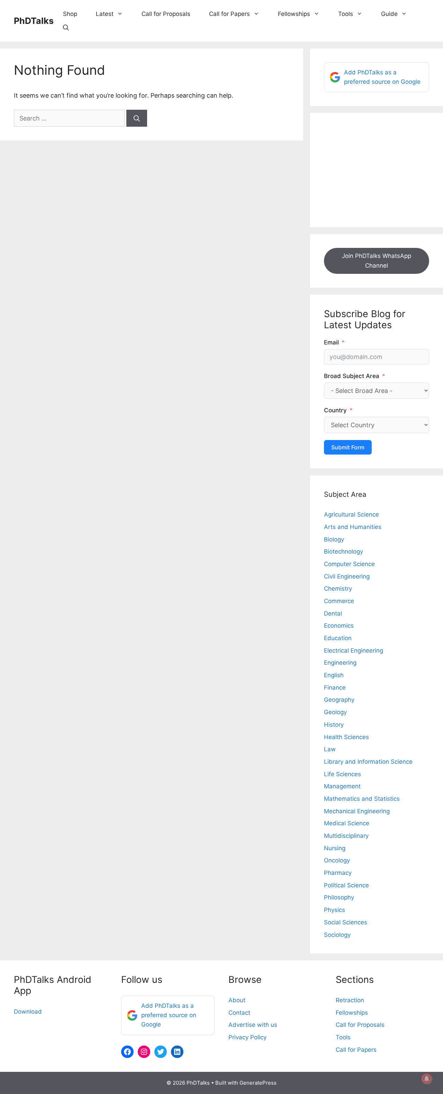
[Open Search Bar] (66, 28)
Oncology (337, 860)
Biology (334, 539)
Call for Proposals (166, 13)
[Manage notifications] (426, 1078)
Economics (339, 625)
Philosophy (339, 897)
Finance (335, 687)
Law (330, 749)
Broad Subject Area (351, 376)
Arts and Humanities (352, 526)
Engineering (340, 662)
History (334, 724)
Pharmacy (338, 872)
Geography (339, 699)
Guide (389, 13)
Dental (333, 613)
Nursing (334, 848)
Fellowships (294, 13)
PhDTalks (34, 21)
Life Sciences (342, 774)
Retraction (350, 1000)
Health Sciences (346, 737)
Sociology (337, 934)
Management (342, 786)
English (334, 675)
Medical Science (346, 823)
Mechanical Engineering (357, 811)
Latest (105, 13)
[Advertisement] (376, 170)
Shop (70, 13)
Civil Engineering (347, 576)
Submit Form (347, 447)
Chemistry (338, 588)
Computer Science (349, 564)
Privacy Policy (247, 1037)
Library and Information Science (368, 761)
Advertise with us (252, 1024)
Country (335, 410)
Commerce (339, 601)
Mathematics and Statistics (362, 798)
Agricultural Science (351, 514)
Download (28, 1011)
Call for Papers (229, 13)
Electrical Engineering (353, 650)
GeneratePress (258, 1082)
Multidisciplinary (346, 835)
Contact (239, 1012)
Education (338, 638)
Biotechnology (343, 551)
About (236, 1000)
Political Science (346, 885)
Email (331, 342)
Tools (345, 13)
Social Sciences (345, 922)
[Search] (136, 118)
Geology (335, 712)
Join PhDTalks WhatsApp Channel (376, 260)
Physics (334, 909)
